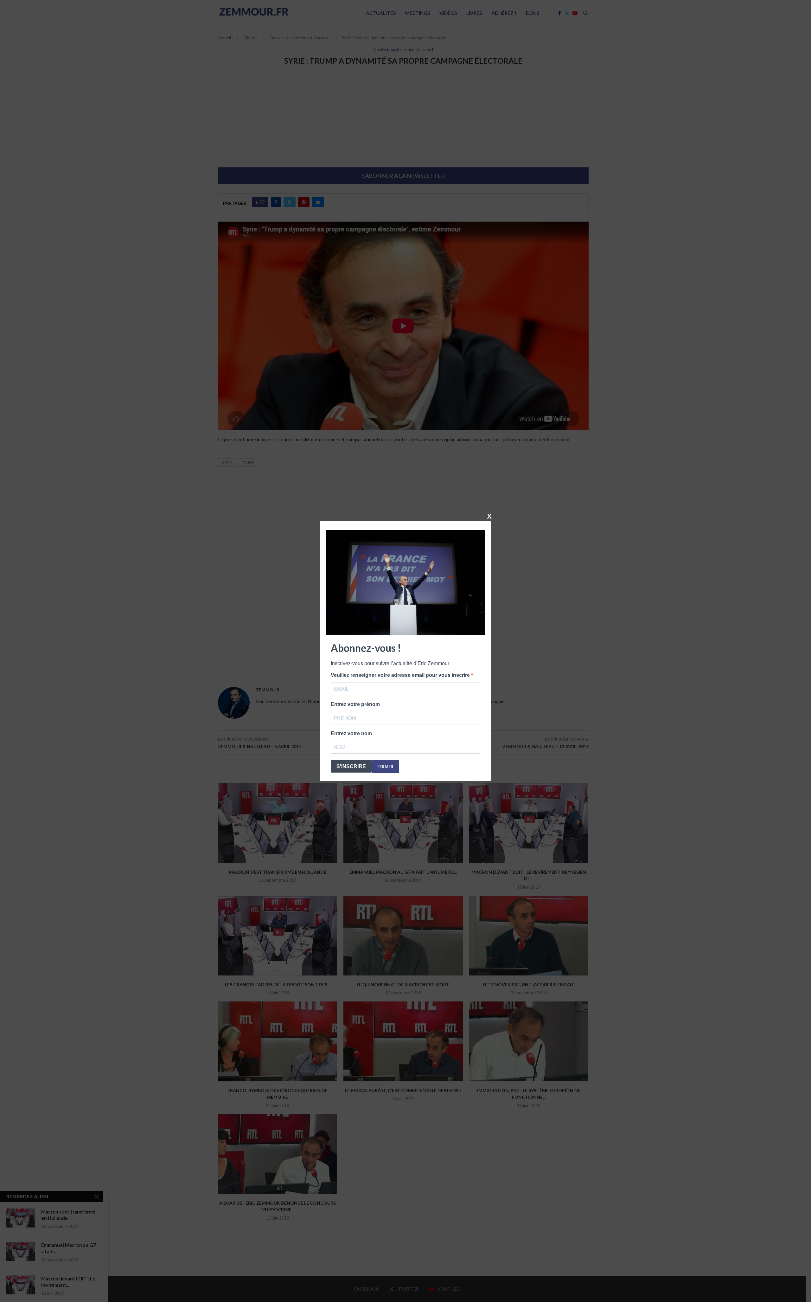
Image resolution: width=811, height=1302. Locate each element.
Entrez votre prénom (355, 704)
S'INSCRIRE (351, 766)
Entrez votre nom (351, 733)
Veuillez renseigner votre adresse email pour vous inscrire (401, 675)
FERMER (385, 766)
